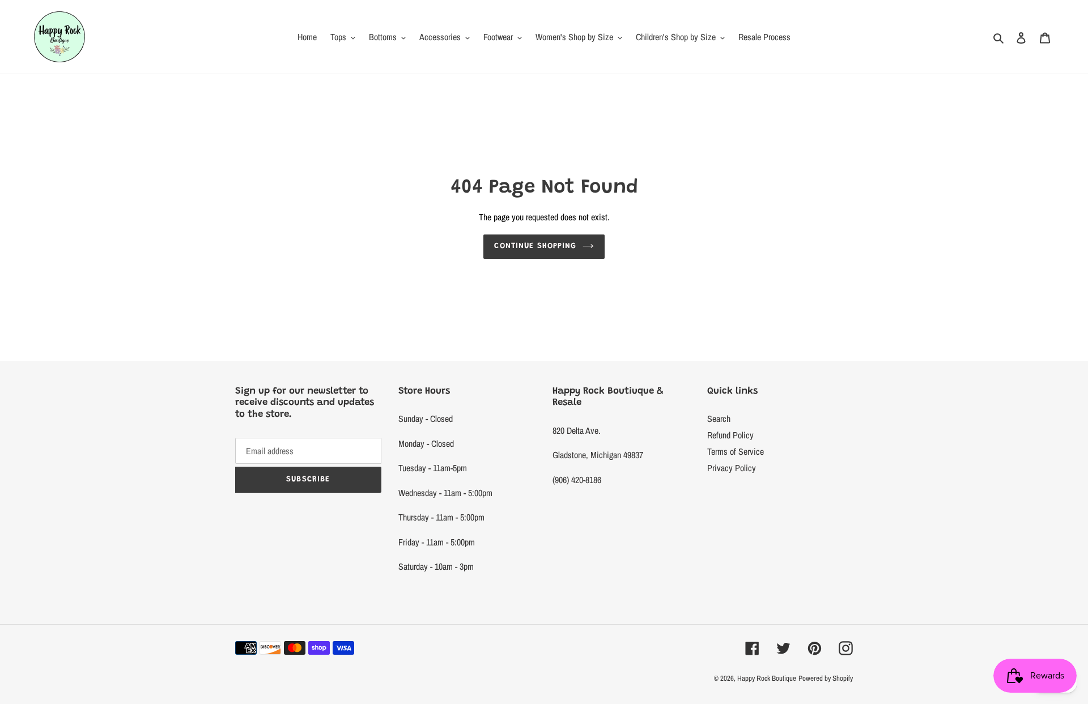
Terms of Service (735, 451)
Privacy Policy (731, 468)
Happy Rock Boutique (766, 678)
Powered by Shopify (825, 678)
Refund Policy (730, 435)
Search (718, 418)
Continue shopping (535, 246)
